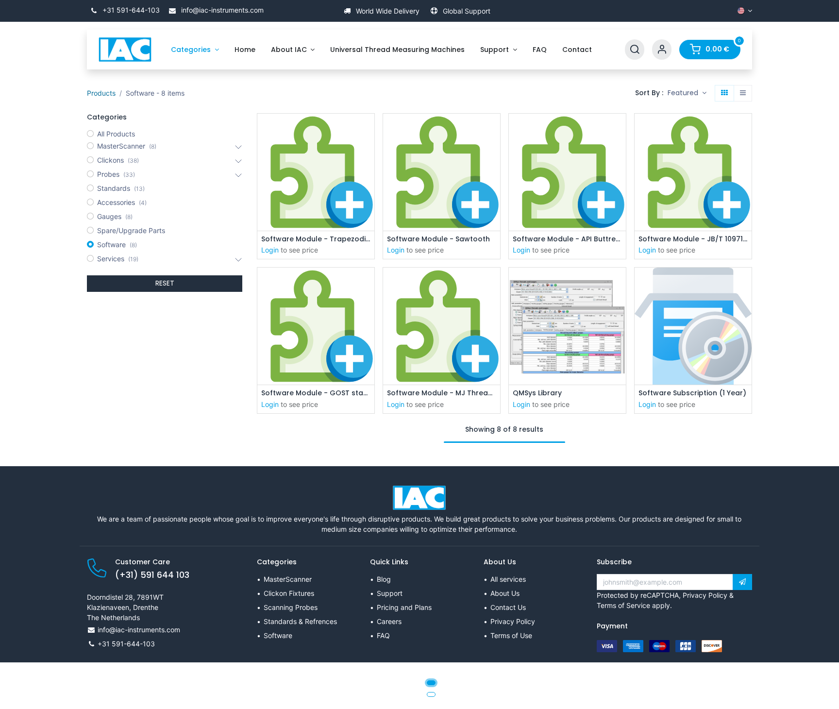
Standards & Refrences (300, 621)
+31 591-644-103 (130, 10)
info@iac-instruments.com (221, 10)
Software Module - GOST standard (315, 393)
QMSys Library (537, 393)
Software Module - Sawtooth (438, 239)
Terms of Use (511, 635)
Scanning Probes (291, 607)
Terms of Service (623, 605)
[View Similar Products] (368, 173)
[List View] (743, 93)
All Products (116, 134)
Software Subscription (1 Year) (692, 393)
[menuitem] (195, 50)
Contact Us (508, 607)
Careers (389, 621)
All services (508, 579)
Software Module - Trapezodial (315, 239)
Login (270, 250)
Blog (384, 579)
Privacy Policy (512, 621)
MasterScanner (288, 579)
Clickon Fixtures (289, 593)
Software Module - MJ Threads (441, 393)
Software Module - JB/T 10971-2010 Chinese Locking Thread (693, 239)
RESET (164, 283)
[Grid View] (724, 93)
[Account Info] (661, 49)
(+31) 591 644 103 (152, 575)
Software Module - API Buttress (567, 239)
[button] (687, 93)
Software (278, 635)
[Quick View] (368, 129)
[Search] (634, 49)
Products (101, 93)
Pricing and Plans (404, 607)
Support (390, 593)
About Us (505, 593)
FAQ (383, 635)
